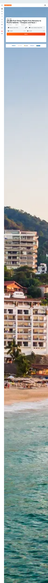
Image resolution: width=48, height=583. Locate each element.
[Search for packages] (2, 16)
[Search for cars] (2, 14)
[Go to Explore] (2, 19)
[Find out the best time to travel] (2, 24)
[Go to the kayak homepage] (8, 5)
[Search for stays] (2, 11)
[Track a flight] (2, 22)
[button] (2, 5)
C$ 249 (9, 21)
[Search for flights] (2, 9)
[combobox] (24, 24)
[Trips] (2, 28)
